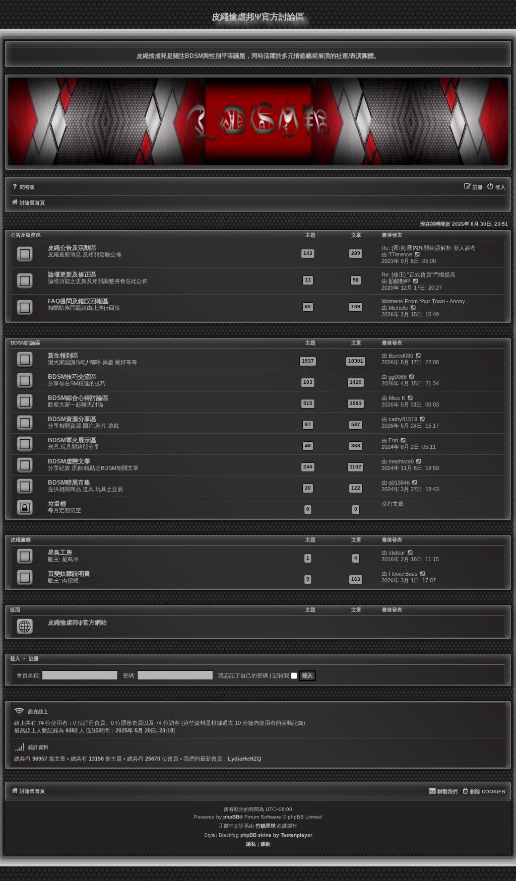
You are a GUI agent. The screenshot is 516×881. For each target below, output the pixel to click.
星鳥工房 (60, 552)
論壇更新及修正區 (72, 274)
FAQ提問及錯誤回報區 (78, 301)
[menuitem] (23, 187)
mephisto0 (401, 461)
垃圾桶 (57, 503)
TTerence (400, 254)
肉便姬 (70, 580)
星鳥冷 (70, 559)
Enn (393, 440)
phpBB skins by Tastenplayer (276, 835)
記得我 (282, 675)
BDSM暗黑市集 (69, 482)
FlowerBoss (403, 574)
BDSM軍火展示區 (72, 440)
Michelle (398, 308)
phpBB (231, 817)
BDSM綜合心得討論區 (78, 397)
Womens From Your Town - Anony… (426, 301)
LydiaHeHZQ (245, 759)
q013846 (399, 483)
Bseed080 (401, 356)
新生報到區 (63, 355)
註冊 (34, 658)
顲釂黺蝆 (400, 281)
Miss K (397, 398)
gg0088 (398, 377)
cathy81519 (403, 419)
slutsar (397, 553)
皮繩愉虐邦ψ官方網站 (77, 622)
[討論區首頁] (258, 121)
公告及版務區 (26, 235)
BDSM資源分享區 (72, 419)
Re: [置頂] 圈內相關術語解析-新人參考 (428, 248)
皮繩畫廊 (21, 540)
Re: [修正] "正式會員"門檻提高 (418, 275)
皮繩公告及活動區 (72, 247)
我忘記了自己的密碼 (243, 675)
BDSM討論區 (25, 343)
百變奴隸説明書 (69, 573)
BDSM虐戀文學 (69, 461)
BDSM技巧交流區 (72, 376)
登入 (15, 658)
